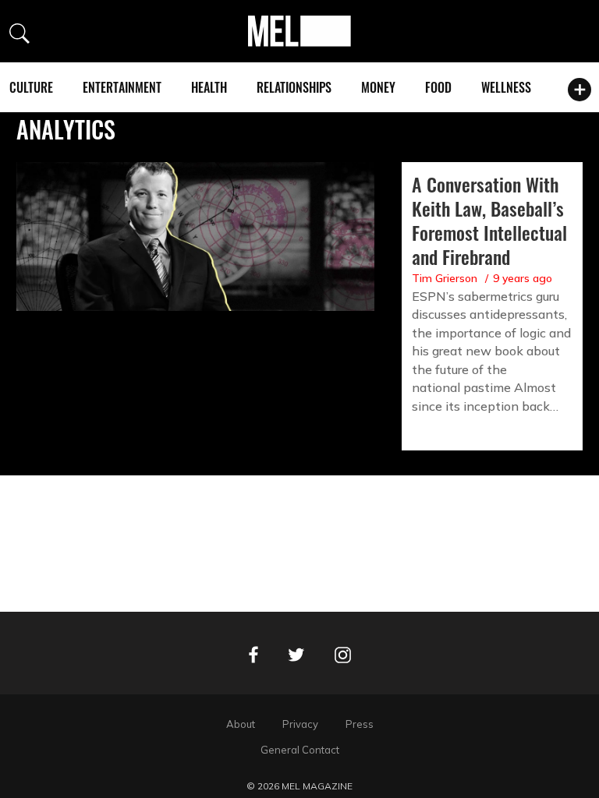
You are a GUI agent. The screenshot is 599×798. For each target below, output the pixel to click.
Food (438, 87)
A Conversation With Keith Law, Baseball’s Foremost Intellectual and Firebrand (489, 220)
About (240, 724)
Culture (31, 87)
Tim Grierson (444, 278)
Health (209, 87)
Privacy (300, 724)
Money (378, 87)
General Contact (300, 749)
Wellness (506, 87)
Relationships (294, 87)
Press (360, 724)
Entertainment (122, 87)
